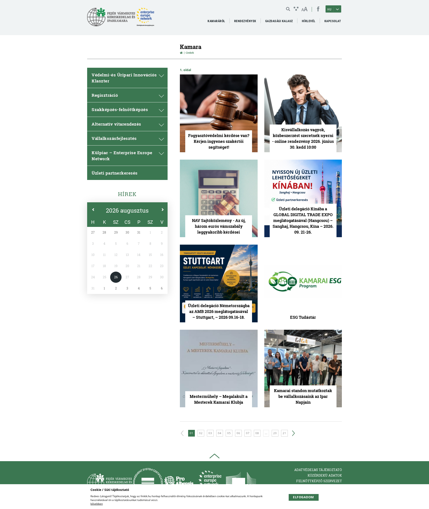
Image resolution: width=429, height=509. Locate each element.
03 (210, 433)
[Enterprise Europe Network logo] (210, 482)
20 (275, 433)
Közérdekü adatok (325, 475)
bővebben (96, 504)
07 (248, 433)
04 (219, 433)
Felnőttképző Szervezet (319, 481)
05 (229, 433)
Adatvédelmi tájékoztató (318, 469)
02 (201, 433)
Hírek (127, 194)
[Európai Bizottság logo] (241, 482)
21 (284, 433)
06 (238, 433)
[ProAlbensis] (179, 482)
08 (257, 433)
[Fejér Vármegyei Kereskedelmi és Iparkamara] (120, 19)
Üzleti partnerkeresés (115, 173)
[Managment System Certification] (148, 482)
